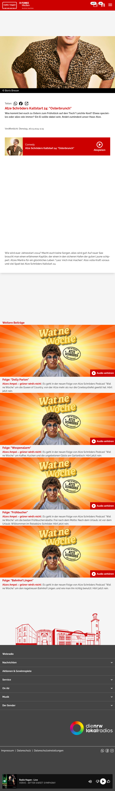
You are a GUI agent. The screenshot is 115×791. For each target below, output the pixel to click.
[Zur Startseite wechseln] (9, 5)
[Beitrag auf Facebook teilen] (21, 103)
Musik (5, 696)
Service (6, 679)
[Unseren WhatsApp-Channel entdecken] (102, 750)
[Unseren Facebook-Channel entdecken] (107, 750)
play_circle (103, 781)
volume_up (90, 781)
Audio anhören (102, 373)
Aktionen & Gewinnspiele (17, 671)
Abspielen (99, 145)
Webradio (8, 654)
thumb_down (97, 781)
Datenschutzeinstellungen (48, 750)
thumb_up (108, 781)
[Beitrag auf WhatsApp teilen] (15, 103)
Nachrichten (9, 662)
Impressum (7, 750)
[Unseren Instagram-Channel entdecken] (112, 750)
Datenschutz (24, 750)
